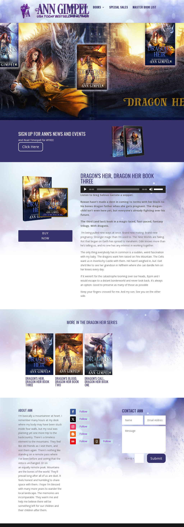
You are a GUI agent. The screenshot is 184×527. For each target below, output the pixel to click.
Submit (156, 458)
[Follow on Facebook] (73, 412)
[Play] (85, 189)
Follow (83, 411)
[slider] (159, 189)
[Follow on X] (73, 419)
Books (97, 7)
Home (71, 7)
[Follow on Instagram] (73, 427)
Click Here (30, 146)
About (84, 7)
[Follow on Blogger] (73, 434)
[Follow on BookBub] (73, 441)
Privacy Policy (78, 16)
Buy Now (45, 235)
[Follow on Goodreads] (97, 441)
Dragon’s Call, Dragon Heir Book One (96, 381)
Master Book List (144, 7)
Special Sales (118, 7)
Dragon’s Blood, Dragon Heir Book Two (67, 381)
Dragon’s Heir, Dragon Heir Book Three (37, 381)
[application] (122, 189)
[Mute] (151, 189)
